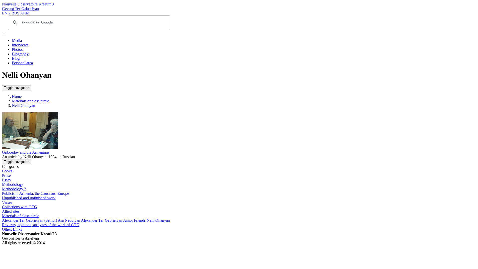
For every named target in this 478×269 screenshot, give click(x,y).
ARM (24, 13)
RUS (15, 13)
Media (17, 40)
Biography (20, 54)
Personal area (22, 63)
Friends (140, 220)
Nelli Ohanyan (23, 105)
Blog (16, 58)
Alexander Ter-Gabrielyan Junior (107, 220)
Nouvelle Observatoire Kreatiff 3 (28, 4)
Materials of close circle (30, 101)
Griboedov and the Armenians (25, 152)
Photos (17, 49)
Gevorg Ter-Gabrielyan (20, 8)
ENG (6, 13)
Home (17, 96)
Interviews (20, 45)
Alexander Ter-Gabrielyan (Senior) (29, 220)
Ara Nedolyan (69, 220)
